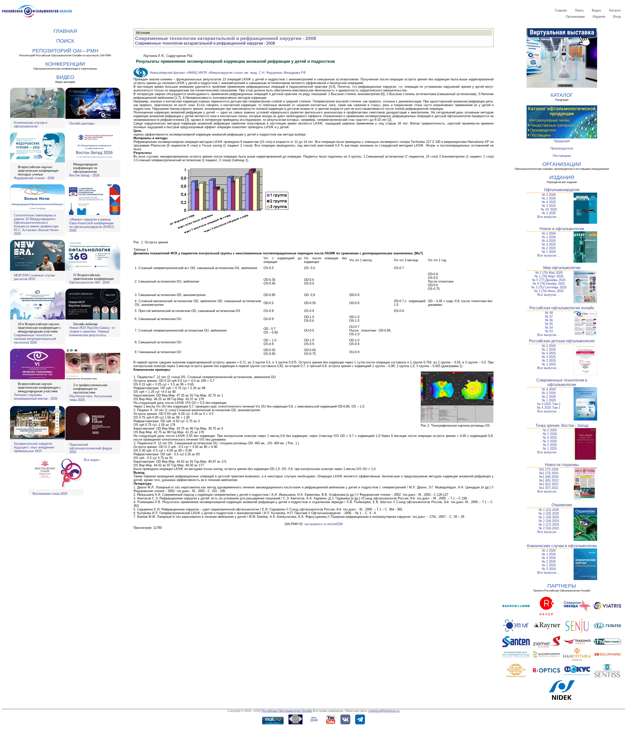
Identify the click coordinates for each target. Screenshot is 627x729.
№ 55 (549, 324)
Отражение (562, 505)
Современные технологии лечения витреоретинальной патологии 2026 (35, 338)
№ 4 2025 (549, 202)
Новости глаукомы (562, 465)
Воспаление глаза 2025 (50, 493)
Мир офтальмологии (561, 268)
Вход (617, 16)
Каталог (615, 10)
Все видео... (93, 460)
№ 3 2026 (549, 393)
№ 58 (549, 313)
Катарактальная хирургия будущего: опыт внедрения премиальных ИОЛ (34, 447)
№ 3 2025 (549, 206)
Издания (599, 16)
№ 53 (549, 331)
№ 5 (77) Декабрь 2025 (549, 280)
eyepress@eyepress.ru (384, 711)
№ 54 (549, 327)
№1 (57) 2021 (548, 488)
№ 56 (549, 320)
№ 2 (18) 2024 (549, 521)
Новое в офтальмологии (562, 229)
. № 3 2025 (549, 441)
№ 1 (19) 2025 (549, 517)
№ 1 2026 (549, 198)
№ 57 (549, 316)
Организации (575, 16)
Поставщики (562, 156)
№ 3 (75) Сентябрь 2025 (549, 287)
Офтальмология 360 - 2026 (89, 282)
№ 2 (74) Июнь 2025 (549, 291)
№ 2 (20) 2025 (549, 513)
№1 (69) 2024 (548, 477)
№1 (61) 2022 (548, 484)
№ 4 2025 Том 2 (548, 404)
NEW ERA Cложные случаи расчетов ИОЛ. (34, 277)
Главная (561, 10)
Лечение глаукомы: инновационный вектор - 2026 (35, 396)
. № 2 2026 (549, 430)
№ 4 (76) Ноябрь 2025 (549, 283)
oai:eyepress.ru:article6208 (323, 524)
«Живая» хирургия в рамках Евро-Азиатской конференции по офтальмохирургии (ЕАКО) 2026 (91, 225)
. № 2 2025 (549, 445)
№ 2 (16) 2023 (549, 528)
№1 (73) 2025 (548, 473)
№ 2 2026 (549, 195)
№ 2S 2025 (549, 209)
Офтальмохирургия (561, 190)
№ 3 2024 (549, 569)
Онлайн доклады (82, 123)
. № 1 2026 (549, 434)
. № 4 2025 (549, 437)
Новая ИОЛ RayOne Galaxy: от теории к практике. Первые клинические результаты (92, 331)
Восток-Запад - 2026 (84, 175)
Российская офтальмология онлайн (561, 308)
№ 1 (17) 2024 (549, 524)
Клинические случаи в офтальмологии (30, 124)
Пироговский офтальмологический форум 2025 (90, 448)
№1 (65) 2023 (548, 480)
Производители (561, 148)
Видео (596, 10)
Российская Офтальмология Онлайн (287, 711)
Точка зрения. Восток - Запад (561, 425)
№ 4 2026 (549, 389)
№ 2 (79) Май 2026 (549, 272)
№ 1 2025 (549, 252)
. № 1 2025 (549, 448)
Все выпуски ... (548, 217)
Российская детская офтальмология (562, 341)
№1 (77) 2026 (548, 469)
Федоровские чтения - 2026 (34, 178)
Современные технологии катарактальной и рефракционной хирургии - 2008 (225, 38)
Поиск (579, 10)
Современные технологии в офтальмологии (561, 382)
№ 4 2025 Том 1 (548, 407)
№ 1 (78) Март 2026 (548, 276)
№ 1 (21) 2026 (549, 510)
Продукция (562, 141)
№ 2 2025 (549, 213)
